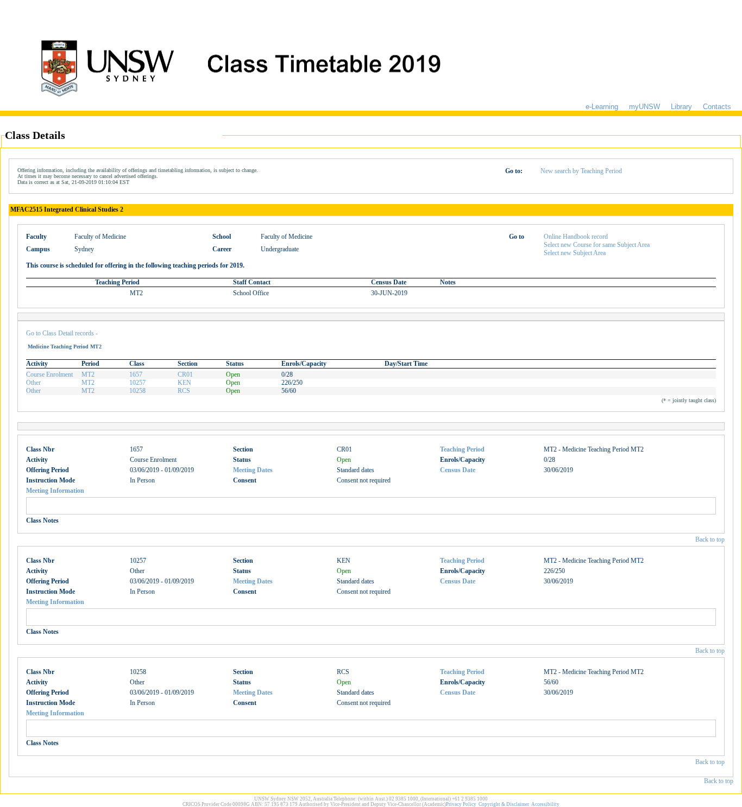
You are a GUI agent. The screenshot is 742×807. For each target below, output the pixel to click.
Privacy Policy (461, 804)
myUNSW (644, 107)
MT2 (88, 374)
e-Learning (602, 107)
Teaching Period (462, 449)
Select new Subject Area (575, 253)
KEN (184, 382)
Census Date (457, 470)
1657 (135, 374)
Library (681, 107)
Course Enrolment (49, 374)
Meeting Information (55, 490)
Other (33, 382)
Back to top (710, 539)
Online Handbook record (576, 236)
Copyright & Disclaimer (504, 804)
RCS (184, 391)
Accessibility (545, 804)
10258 (137, 391)
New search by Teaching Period (581, 171)
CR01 (185, 374)
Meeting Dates (253, 470)
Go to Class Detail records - (62, 333)
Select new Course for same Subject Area (597, 245)
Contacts (717, 107)
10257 (137, 382)
